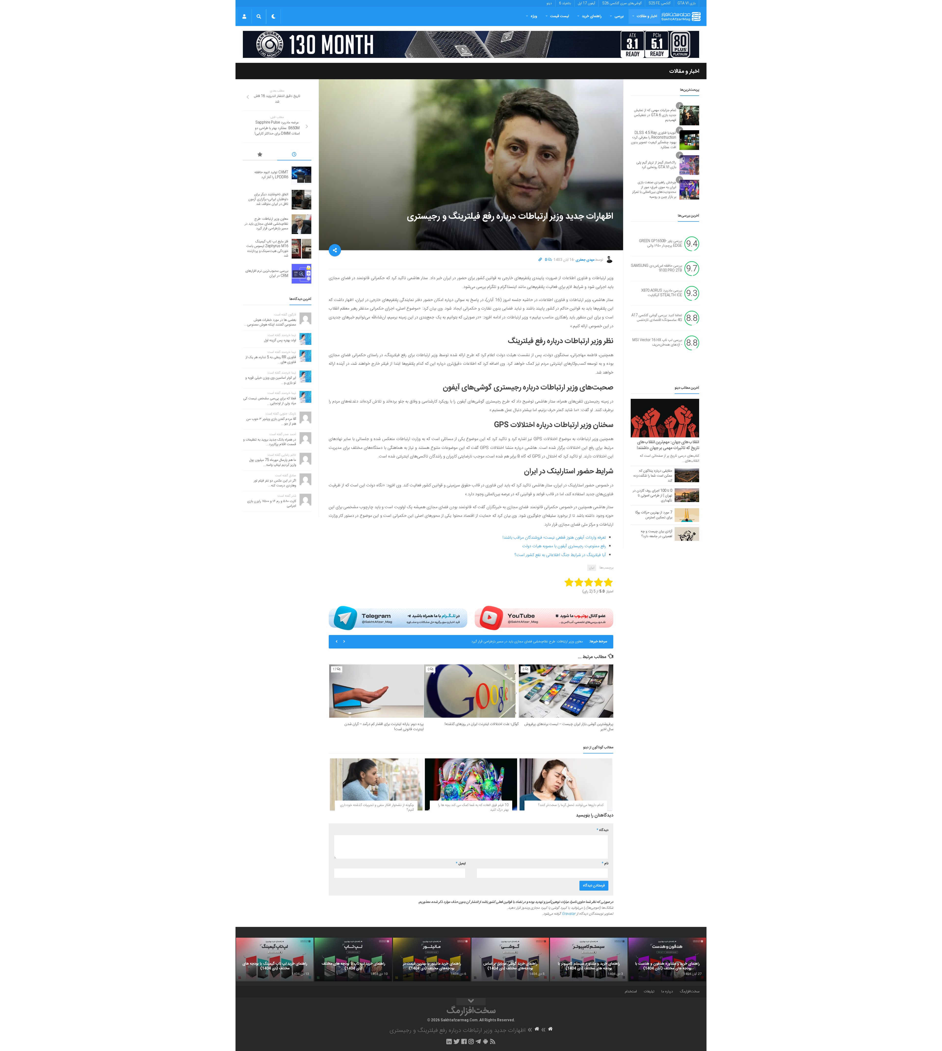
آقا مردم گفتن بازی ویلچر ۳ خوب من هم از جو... (271, 421)
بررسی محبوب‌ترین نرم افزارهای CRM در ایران (266, 273)
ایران (591, 567)
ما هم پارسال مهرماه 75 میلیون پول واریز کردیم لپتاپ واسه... (272, 462)
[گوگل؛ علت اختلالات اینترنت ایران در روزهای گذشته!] (471, 691)
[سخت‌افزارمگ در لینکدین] (449, 1041)
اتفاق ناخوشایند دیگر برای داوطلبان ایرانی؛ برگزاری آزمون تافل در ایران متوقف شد (268, 199)
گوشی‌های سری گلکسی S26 (621, 3)
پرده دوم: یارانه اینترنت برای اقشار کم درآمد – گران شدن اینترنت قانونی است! (384, 726)
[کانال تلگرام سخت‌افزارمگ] (478, 1041)
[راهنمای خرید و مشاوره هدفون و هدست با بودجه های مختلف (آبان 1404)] (667, 959)
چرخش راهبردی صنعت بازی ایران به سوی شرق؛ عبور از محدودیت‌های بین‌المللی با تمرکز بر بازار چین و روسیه (654, 190)
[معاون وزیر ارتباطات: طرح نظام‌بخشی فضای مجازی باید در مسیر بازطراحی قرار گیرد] (301, 224)
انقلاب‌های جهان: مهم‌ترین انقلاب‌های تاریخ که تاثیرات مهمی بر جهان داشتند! (668, 445)
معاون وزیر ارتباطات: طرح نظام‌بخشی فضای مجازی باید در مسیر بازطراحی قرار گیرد (527, 642)
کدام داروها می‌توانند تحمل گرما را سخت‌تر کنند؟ (570, 805)
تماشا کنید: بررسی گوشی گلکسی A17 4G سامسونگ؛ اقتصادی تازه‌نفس (656, 317)
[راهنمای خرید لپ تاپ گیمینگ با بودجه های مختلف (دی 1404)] (275, 959)
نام (605, 864)
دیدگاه (602, 830)
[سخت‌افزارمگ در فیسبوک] (464, 1041)
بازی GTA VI (686, 3)
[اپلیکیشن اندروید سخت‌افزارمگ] (485, 1041)
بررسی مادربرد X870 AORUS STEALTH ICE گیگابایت (661, 293)
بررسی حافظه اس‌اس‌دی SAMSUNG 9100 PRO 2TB (656, 268)
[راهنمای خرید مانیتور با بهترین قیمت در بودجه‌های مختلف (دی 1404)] (432, 959)
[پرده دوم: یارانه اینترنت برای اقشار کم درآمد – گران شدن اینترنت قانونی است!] (376, 691)
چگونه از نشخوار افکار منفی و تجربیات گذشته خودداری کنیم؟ (377, 807)
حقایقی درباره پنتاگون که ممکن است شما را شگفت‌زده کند (652, 476)
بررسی (619, 16)
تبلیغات (649, 991)
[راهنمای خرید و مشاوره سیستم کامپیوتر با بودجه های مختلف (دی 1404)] (589, 959)
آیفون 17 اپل (586, 3)
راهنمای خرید (592, 16)
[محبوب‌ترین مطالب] (260, 155)
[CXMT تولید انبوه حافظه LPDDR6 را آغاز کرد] (301, 175)
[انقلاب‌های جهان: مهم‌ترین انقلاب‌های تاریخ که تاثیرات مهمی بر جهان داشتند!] (665, 418)
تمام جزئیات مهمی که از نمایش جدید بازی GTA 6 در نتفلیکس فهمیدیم (655, 115)
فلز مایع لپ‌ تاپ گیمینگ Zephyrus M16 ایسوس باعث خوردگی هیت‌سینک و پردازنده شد (267, 249)
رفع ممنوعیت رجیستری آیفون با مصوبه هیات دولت (564, 546)
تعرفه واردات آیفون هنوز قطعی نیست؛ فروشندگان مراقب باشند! (554, 537)
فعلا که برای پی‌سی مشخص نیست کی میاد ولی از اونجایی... (269, 401)
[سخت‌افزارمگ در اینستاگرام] (471, 1041)
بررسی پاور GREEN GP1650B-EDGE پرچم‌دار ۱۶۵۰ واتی (660, 243)
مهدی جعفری (585, 260)
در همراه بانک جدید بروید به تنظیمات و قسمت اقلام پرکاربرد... (269, 442)
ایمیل (461, 864)
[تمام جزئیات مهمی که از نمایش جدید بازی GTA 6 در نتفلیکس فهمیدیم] (689, 115)
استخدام (631, 991)
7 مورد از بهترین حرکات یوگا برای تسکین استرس (653, 515)
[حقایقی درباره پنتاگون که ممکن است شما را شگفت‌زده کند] (687, 475)
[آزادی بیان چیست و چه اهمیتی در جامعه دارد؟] (687, 534)
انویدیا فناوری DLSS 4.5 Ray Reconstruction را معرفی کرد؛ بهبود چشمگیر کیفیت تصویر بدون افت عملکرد (653, 140)
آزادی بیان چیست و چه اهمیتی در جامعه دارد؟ (656, 534)
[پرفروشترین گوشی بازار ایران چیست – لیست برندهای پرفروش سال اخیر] (566, 691)
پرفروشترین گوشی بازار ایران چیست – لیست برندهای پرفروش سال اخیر (568, 726)
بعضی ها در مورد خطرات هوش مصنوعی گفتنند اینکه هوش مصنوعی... (270, 322)
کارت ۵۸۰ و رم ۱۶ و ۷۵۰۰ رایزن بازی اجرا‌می (271, 503)
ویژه (534, 16)
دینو (549, 3)
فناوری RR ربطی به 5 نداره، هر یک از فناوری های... (271, 359)
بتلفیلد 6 (565, 3)
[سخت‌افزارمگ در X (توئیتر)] (456, 1041)
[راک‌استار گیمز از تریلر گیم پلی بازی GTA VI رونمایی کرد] (689, 165)
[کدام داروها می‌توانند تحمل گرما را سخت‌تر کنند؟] (566, 784)
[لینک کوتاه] (540, 260)
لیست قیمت (559, 16)
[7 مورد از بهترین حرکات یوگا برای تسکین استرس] (687, 515)
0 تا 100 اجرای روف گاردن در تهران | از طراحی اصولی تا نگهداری (652, 496)
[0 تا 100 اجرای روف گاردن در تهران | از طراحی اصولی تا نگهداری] (687, 495)
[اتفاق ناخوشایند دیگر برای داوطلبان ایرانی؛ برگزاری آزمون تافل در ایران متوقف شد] (301, 199)
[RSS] (493, 1041)
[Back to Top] (471, 1001)
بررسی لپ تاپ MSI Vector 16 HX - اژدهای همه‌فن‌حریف (657, 342)
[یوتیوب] (544, 618)
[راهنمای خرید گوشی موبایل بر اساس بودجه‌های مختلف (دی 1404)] (510, 959)
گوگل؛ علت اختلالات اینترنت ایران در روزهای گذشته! (482, 724)
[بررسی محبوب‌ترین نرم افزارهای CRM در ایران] (301, 274)
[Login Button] (244, 16)
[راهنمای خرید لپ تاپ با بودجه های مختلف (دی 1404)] (353, 959)
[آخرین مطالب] (294, 155)
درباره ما (667, 991)
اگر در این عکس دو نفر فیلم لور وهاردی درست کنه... (275, 483)
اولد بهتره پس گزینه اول (280, 340)
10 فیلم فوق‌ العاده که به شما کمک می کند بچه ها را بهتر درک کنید (473, 807)
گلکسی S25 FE (659, 3)
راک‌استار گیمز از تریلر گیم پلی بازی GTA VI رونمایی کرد (656, 165)
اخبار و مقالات (647, 16)
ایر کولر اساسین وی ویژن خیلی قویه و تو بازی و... (270, 380)
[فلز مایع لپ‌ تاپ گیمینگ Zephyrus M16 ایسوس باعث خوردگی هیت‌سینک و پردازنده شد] (301, 249)
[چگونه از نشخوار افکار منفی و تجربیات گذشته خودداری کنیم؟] (376, 784)
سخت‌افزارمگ (689, 991)
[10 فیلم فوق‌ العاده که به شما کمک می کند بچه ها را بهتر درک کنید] (471, 784)
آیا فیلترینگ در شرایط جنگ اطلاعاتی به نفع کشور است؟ (560, 555)
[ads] (471, 44)
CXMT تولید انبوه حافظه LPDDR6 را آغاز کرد (271, 174)
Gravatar (569, 914)
